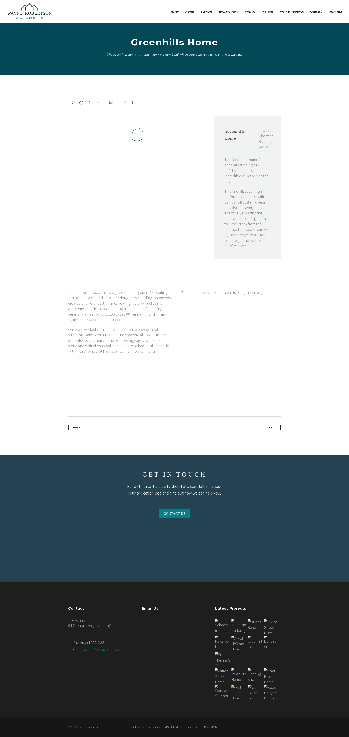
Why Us (250, 11)
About (189, 11)
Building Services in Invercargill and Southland (154, 727)
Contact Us (191, 727)
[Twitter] (78, 404)
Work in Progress (292, 11)
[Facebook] (71, 404)
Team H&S (335, 11)
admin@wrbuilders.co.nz (103, 649)
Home (175, 11)
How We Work (228, 11)
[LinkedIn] (99, 404)
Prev (76, 427)
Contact (316, 11)
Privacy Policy (211, 727)
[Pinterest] (85, 404)
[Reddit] (106, 404)
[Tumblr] (92, 404)
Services (206, 11)
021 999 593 (94, 642)
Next (272, 427)
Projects (268, 11)
